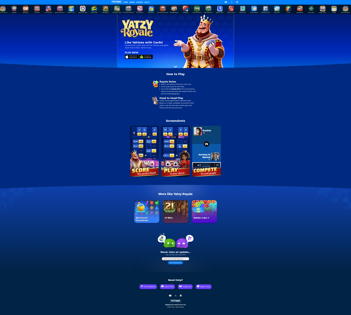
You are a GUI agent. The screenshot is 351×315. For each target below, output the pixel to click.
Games (132, 2)
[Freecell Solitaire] (128, 8)
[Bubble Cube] (71, 8)
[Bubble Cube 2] (204, 222)
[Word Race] (242, 8)
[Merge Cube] (220, 8)
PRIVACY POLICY (170, 307)
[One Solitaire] (197, 8)
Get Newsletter (175, 263)
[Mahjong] (25, 8)
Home (125, 2)
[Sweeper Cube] (265, 8)
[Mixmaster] (151, 8)
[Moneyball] (300, 8)
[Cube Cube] (94, 8)
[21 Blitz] (175, 222)
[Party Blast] (140, 8)
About (147, 2)
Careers (139, 2)
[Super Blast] (322, 8)
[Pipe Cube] (311, 8)
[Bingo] (334, 8)
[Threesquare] (254, 8)
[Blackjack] (105, 8)
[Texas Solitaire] (82, 8)
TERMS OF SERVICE (180, 307)
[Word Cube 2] (231, 8)
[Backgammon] (174, 8)
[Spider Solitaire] (60, 8)
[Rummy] (14, 8)
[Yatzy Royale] (48, 8)
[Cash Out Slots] (2, 8)
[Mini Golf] (277, 8)
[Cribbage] (185, 8)
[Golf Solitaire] (208, 8)
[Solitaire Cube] (117, 8)
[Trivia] (288, 8)
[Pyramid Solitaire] (162, 8)
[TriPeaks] (37, 8)
